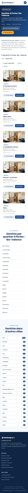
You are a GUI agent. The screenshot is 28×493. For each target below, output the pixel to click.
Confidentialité (19, 487)
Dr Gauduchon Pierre (10, 86)
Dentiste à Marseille (6, 458)
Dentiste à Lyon (5, 460)
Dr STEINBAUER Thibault (10, 147)
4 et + (20, 63)
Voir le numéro (9, 95)
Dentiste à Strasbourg (7, 467)
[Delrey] (14, 197)
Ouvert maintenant (9, 63)
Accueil (3, 24)
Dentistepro (9, 3)
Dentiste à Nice (5, 465)
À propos (18, 488)
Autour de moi (8, 32)
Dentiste (8, 24)
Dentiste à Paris (5, 456)
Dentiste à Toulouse (6, 462)
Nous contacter (5, 479)
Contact (22, 488)
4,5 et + (6, 66)
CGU (14, 487)
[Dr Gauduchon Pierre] (14, 76)
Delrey (5, 208)
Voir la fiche (19, 95)
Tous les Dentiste (5, 475)
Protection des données (9, 488)
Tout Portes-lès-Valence (11, 28)
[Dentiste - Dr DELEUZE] (14, 167)
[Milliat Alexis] (14, 106)
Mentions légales (9, 487)
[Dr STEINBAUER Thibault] (14, 136)
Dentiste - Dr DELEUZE (10, 177)
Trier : (3, 58)
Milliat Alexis (7, 116)
